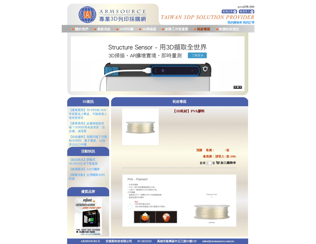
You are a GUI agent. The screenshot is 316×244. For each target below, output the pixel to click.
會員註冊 (228, 11)
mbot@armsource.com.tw (218, 241)
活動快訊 (88, 151)
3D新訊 (88, 101)
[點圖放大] (140, 126)
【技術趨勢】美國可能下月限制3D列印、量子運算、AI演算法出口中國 (88, 140)
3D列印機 (126, 29)
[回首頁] (112, 14)
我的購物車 (234, 22)
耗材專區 (203, 29)
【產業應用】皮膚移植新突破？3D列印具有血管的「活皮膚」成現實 (87, 127)
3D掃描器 (149, 29)
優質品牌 (88, 191)
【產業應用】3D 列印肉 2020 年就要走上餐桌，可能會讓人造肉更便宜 (88, 113)
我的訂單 (249, 22)
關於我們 (81, 29)
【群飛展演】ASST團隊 (84, 169)
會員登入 (245, 11)
